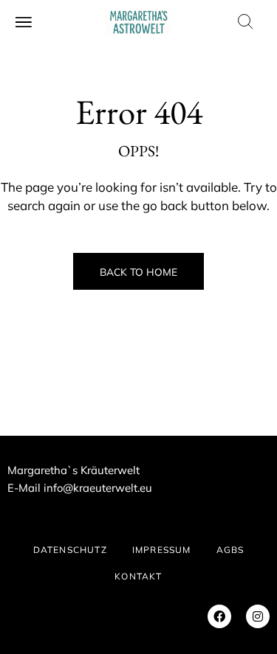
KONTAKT (138, 576)
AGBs (230, 549)
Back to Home (138, 271)
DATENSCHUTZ (70, 549)
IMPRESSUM (161, 549)
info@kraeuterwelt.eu (98, 488)
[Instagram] (258, 616)
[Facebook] (219, 616)
